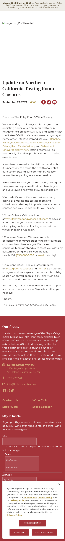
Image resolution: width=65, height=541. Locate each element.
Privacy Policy (18, 500)
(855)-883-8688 (25, 255)
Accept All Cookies (44, 532)
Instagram (12, 268)
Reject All (19, 532)
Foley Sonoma (19, 142)
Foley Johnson (38, 142)
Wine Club (39, 400)
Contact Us (10, 400)
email (41, 255)
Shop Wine (10, 406)
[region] (33, 510)
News (32, 102)
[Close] (59, 484)
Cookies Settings (32, 523)
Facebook (26, 268)
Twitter (41, 268)
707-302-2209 (15, 378)
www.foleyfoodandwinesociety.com (26, 218)
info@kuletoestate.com (21, 384)
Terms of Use (30, 497)
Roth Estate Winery (23, 146)
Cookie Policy (45, 497)
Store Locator (42, 406)
